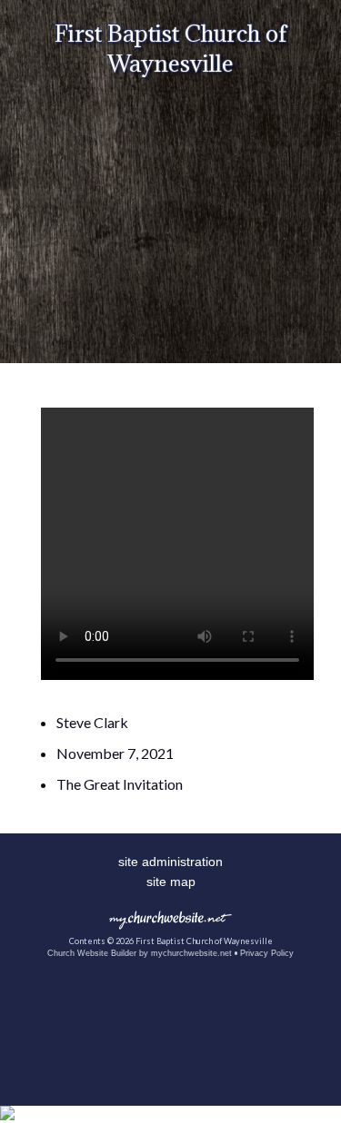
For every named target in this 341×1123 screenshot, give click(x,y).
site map (171, 881)
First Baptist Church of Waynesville (170, 48)
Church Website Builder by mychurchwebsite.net (139, 953)
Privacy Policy (267, 953)
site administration (170, 861)
